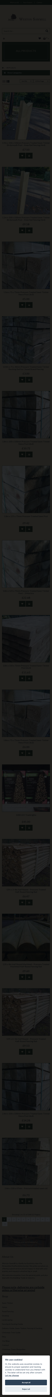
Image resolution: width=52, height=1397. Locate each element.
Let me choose (12, 1375)
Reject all (26, 1389)
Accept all (26, 1382)
